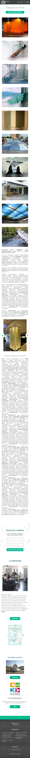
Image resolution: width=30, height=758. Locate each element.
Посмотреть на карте (15, 753)
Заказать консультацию (15, 549)
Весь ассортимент (15, 12)
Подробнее (15, 618)
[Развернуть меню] (27, 2)
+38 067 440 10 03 (16, 749)
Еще (15, 706)
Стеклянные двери (6, 735)
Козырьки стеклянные (20, 734)
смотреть (15, 677)
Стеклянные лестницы (7, 734)
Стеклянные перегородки (8, 732)
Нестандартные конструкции (19, 738)
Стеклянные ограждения (21, 732)
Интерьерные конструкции (21, 735)
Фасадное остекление (7, 737)
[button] (27, 335)
